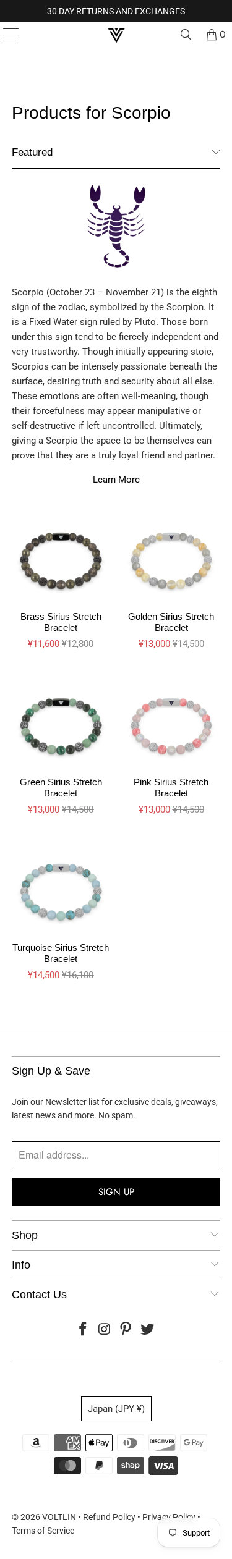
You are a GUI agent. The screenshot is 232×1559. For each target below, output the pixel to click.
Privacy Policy (168, 1517)
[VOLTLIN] (116, 34)
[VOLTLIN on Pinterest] (126, 1330)
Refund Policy (109, 1517)
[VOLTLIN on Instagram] (104, 1330)
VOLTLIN (59, 1517)
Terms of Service (43, 1531)
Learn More (116, 479)
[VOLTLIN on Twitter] (148, 1330)
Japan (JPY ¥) (116, 1408)
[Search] (186, 34)
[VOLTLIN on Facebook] (83, 1330)
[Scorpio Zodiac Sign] (116, 232)
